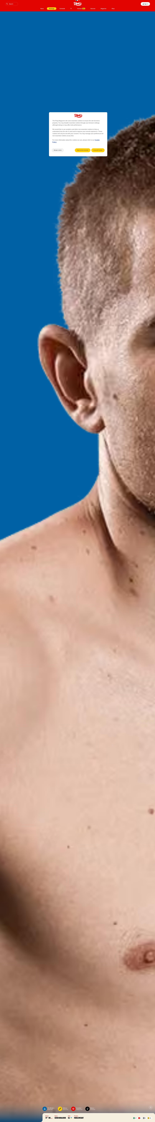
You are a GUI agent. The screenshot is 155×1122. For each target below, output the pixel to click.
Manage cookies (58, 150)
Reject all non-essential (82, 150)
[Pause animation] (151, 1107)
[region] (78, 134)
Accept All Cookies (97, 150)
